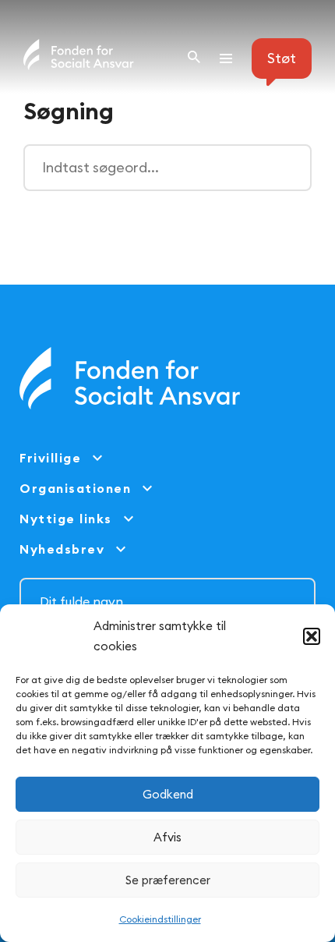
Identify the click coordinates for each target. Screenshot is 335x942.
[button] (311, 636)
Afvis (167, 837)
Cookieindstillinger (160, 919)
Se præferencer (167, 880)
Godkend (168, 794)
